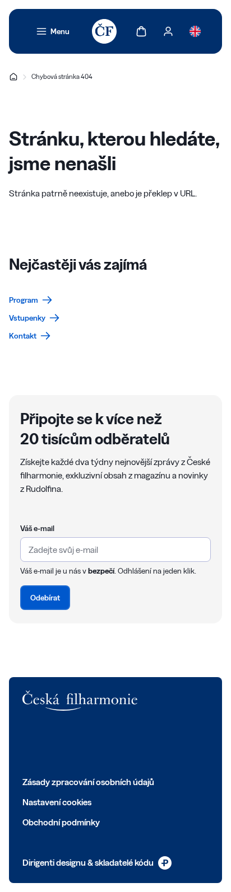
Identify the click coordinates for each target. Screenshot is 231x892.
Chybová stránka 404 (62, 76)
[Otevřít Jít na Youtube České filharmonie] (102, 743)
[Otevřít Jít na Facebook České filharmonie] (28, 743)
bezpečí (101, 570)
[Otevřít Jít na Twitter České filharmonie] (52, 743)
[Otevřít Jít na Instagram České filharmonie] (77, 743)
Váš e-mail (37, 528)
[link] (52, 31)
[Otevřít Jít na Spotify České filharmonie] (126, 743)
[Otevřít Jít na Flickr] (151, 743)
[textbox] (115, 549)
